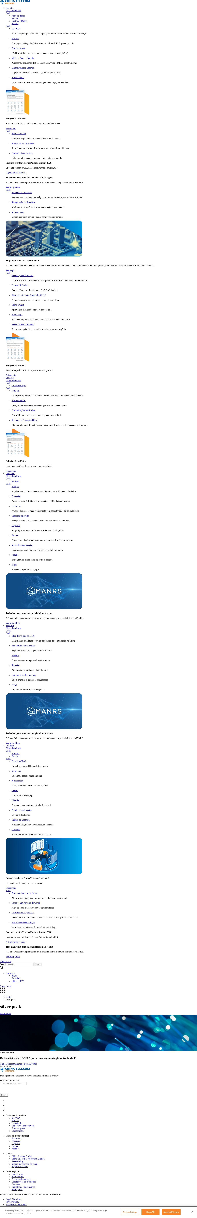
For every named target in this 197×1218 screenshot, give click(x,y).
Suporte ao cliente (20, 1166)
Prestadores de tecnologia (23, 922)
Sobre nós (16, 771)
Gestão (15, 790)
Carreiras (16, 829)
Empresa (10, 745)
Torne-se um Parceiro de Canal (26, 903)
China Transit (18, 305)
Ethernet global (18, 48)
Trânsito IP (16, 1123)
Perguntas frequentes (21, 1179)
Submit (38, 964)
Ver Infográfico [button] (13, 187)
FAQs (14, 684)
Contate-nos (17, 1174)
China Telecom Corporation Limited (28, 1159)
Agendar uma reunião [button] (16, 172)
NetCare (15, 391)
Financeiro (16, 506)
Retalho (15, 555)
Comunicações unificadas (23, 410)
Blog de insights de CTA (23, 636)
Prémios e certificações (22, 810)
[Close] (192, 1212)
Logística (16, 525)
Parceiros (16, 756)
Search (3, 964)
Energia (15, 486)
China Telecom (7, 1064)
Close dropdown (13, 10)
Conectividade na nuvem (23, 1125)
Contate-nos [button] (5, 961)
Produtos (10, 8)
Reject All (150, 1212)
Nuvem (15, 18)
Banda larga (17, 314)
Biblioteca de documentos (23, 645)
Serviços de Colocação (22, 192)
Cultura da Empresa (21, 820)
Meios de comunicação (22, 545)
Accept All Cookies (171, 1212)
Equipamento (18, 1131)
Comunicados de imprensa (24, 675)
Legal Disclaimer (13, 1199)
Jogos (14, 564)
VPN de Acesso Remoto (23, 58)
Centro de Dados (19, 21)
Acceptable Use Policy (16, 1204)
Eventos (15, 655)
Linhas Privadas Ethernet (23, 68)
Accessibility (17, 1161)
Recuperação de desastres (23, 202)
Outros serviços (19, 385)
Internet (15, 23)
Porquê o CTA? (19, 761)
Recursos (10, 625)
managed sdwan (21, 1064)
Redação (15, 665)
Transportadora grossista (23, 912)
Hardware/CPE (19, 400)
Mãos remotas (18, 212)
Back (8, 13)
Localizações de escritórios (24, 1181)
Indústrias (10, 473)
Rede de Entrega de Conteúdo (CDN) (29, 295)
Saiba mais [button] (11, 128)
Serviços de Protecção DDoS (25, 420)
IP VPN (15, 38)
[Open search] (1, 968)
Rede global (17, 1189)
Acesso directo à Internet (23, 324)
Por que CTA (18, 1176)
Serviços (10, 378)
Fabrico (15, 535)
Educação (16, 496)
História (15, 800)
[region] (98, 1212)
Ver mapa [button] (10, 270)
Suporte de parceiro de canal (24, 1164)
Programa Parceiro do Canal (24, 893)
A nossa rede (17, 780)
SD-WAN (16, 28)
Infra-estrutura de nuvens (23, 143)
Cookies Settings (130, 1212)
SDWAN (33, 1064)
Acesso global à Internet (22, 275)
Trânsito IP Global (20, 285)
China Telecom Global (22, 1156)
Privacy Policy (12, 1202)
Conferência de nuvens (22, 153)
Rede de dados (18, 16)
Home (8, 997)
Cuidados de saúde (20, 516)
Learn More (5, 1013)
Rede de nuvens (19, 133)
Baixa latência (18, 77)
